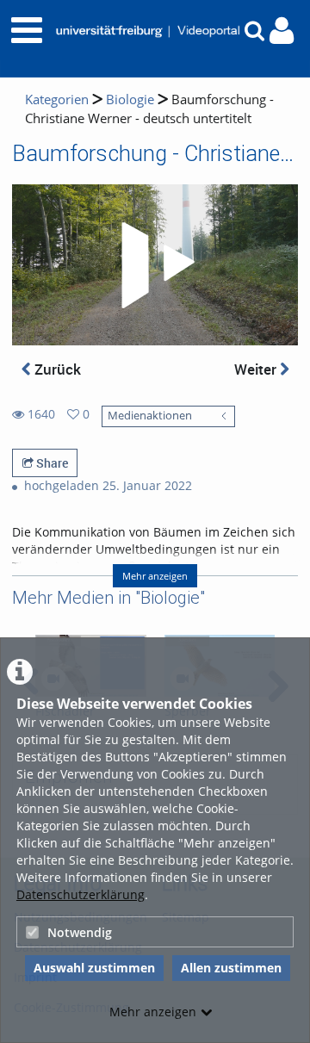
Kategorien (57, 99)
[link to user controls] (281, 30)
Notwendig (79, 932)
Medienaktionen (150, 415)
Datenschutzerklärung (80, 894)
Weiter (257, 369)
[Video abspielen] (155, 265)
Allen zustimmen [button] (231, 967)
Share (51, 463)
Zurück (56, 369)
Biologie (130, 99)
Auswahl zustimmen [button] (94, 967)
